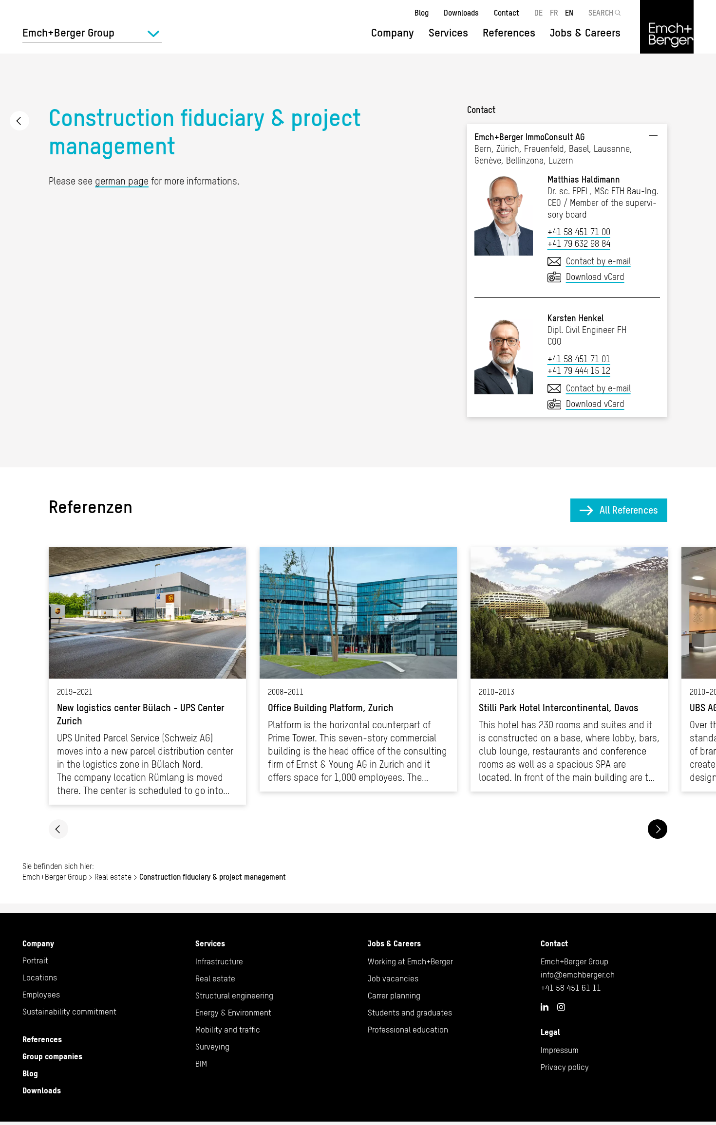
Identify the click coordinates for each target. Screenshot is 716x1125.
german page (122, 180)
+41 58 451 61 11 (571, 988)
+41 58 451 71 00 (578, 232)
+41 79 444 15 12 (578, 371)
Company (38, 943)
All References (629, 510)
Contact (506, 12)
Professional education (408, 1029)
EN (569, 12)
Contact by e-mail (598, 261)
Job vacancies (393, 978)
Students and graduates (410, 1012)
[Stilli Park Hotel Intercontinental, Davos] (569, 669)
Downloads (461, 12)
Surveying (212, 1046)
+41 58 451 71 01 (578, 359)
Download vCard (595, 277)
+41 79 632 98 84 (578, 244)
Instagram (561, 1007)
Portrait (35, 960)
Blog (422, 12)
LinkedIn (544, 1007)
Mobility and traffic (227, 1029)
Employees (41, 994)
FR (554, 12)
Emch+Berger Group (54, 876)
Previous (58, 829)
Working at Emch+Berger (410, 961)
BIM (201, 1064)
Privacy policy (565, 1067)
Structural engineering (234, 995)
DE (538, 12)
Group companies (52, 1056)
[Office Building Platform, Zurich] (358, 669)
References (509, 32)
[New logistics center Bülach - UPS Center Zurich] (147, 676)
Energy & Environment (233, 1012)
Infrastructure (219, 961)
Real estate (19, 120)
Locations (39, 977)
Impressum (560, 1050)
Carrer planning (394, 995)
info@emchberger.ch (578, 974)
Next (657, 829)
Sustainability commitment (69, 1011)
